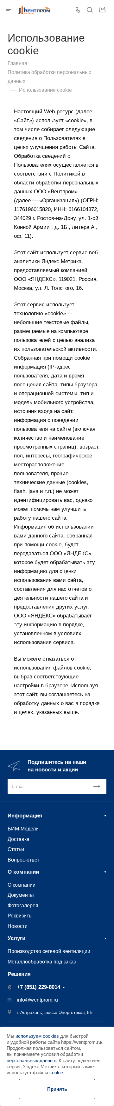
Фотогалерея (23, 905)
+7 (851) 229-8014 (38, 987)
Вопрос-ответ (23, 860)
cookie (56, 1072)
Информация (25, 816)
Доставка (18, 839)
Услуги (16, 938)
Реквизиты (20, 915)
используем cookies (37, 1036)
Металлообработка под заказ (42, 961)
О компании (23, 872)
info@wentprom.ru (37, 1000)
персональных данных (31, 1060)
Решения (19, 974)
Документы (21, 895)
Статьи (16, 849)
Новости (18, 926)
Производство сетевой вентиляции (49, 951)
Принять (57, 1089)
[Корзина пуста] (102, 10)
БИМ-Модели (23, 828)
